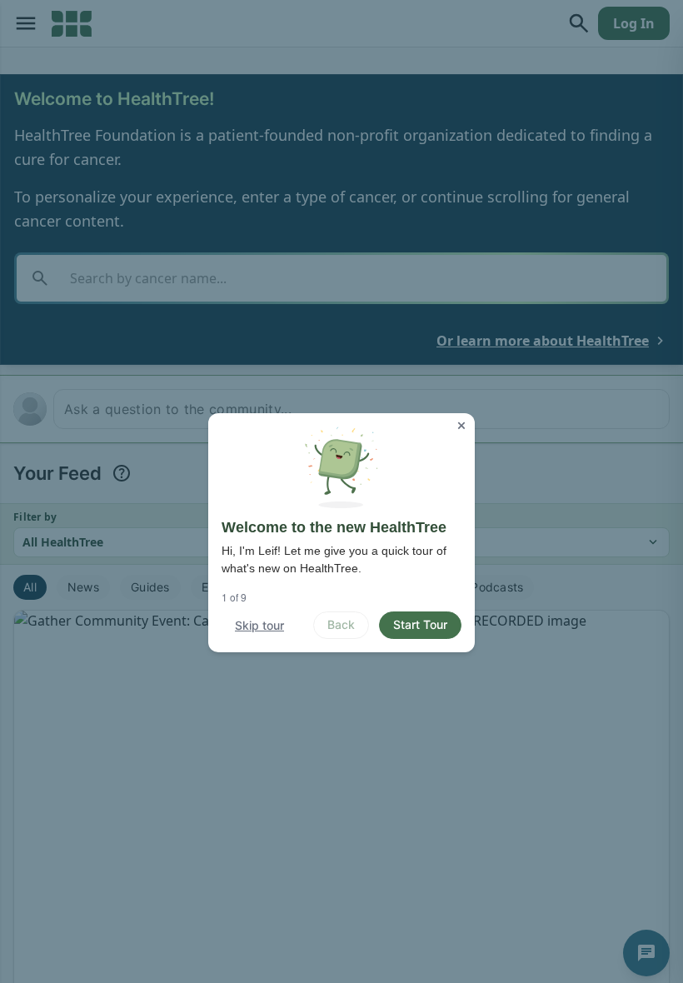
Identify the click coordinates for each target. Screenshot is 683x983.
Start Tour (420, 624)
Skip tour (259, 625)
